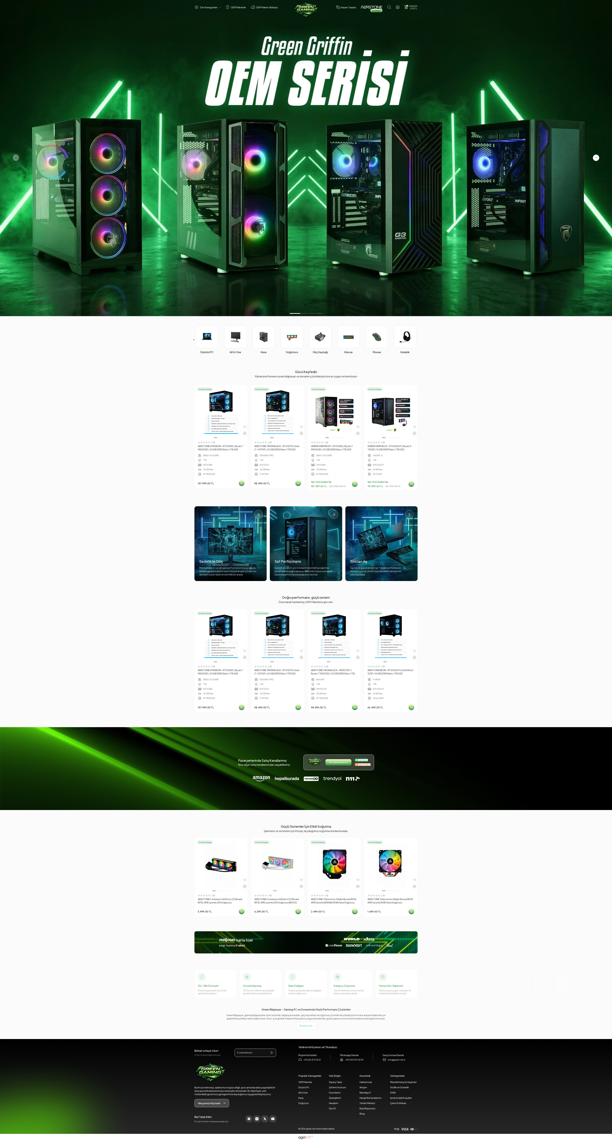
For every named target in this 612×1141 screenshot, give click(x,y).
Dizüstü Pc (303, 1087)
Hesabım (333, 1103)
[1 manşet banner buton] (306, 158)
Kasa (300, 1097)
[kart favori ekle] (244, 426)
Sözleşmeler (397, 1075)
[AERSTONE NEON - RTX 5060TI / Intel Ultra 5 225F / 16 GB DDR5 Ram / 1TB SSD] (390, 635)
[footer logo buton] (235, 1073)
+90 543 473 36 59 (354, 1059)
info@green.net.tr (396, 1059)
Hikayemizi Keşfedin (209, 1103)
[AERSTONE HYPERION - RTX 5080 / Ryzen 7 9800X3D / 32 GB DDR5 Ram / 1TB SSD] (221, 411)
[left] (194, 340)
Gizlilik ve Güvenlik (399, 1087)
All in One (303, 1092)
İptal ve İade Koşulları (401, 1097)
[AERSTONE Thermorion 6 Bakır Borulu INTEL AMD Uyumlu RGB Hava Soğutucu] (390, 864)
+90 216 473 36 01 (312, 1059)
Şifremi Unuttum (337, 1087)
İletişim (363, 1087)
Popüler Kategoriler (309, 1075)
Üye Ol (332, 1108)
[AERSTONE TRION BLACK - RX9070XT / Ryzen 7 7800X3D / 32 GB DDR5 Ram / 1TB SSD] (334, 635)
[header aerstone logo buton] (371, 7)
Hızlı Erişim (335, 1075)
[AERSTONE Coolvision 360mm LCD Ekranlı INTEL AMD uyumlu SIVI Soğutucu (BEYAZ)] (277, 864)
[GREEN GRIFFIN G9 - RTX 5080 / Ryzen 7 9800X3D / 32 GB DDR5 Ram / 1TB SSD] (334, 411)
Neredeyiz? (365, 1092)
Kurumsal (365, 1075)
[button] (411, 7)
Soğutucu (303, 1103)
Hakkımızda (366, 1082)
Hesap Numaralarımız (371, 1097)
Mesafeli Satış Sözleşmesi (403, 1082)
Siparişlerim (335, 1097)
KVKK (393, 1092)
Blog (362, 1113)
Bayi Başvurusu (367, 1108)
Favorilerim (335, 1092)
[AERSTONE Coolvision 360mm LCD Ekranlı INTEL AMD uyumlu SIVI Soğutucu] (221, 864)
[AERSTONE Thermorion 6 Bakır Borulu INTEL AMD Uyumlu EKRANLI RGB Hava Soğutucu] (334, 864)
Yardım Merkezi (367, 1103)
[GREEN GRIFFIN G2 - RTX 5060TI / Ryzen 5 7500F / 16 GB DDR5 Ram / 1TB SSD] (390, 411)
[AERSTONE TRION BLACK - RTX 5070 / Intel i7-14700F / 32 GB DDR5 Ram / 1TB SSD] (277, 411)
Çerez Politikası (398, 1103)
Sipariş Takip (335, 1082)
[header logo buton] (306, 10)
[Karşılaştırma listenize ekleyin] (244, 433)
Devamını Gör (305, 1026)
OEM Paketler (305, 1082)
